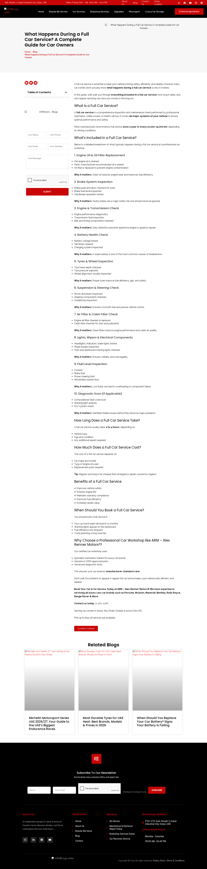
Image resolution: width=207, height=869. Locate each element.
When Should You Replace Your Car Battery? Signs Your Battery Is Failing (156, 721)
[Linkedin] (202, 3)
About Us (124, 3)
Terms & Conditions (175, 860)
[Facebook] (185, 3)
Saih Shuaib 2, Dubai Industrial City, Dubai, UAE (26, 2)
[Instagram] (196, 3)
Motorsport (134, 11)
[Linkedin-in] (33, 839)
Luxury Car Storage (154, 11)
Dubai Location (158, 3)
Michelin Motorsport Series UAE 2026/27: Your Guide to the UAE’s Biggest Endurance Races (49, 723)
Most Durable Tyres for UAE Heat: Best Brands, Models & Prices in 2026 (103, 721)
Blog (135, 3)
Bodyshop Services (99, 11)
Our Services (79, 11)
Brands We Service (58, 11)
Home (41, 11)
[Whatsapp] (179, 3)
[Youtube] (190, 3)
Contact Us (145, 3)
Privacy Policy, (159, 860)
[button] (66, 92)
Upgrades (119, 11)
